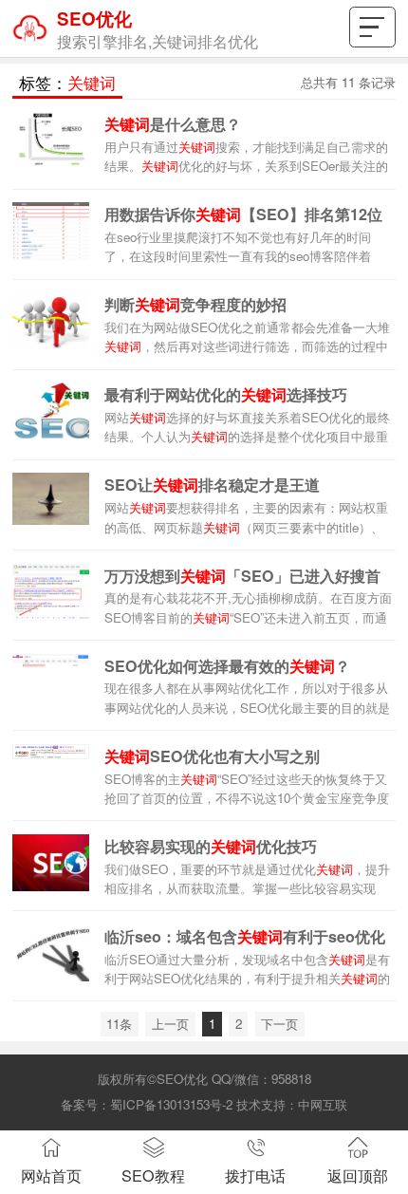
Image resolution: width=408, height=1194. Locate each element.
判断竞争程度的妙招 (195, 304)
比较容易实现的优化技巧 (210, 846)
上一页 (170, 1025)
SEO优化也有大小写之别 (212, 756)
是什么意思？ (172, 124)
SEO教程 (153, 1175)
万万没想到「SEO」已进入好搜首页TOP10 (242, 577)
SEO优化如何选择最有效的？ (227, 666)
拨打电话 (255, 1175)
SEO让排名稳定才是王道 (212, 484)
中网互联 (322, 1104)
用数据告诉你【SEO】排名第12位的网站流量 (243, 215)
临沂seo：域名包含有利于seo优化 (244, 936)
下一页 (279, 1025)
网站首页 (51, 1175)
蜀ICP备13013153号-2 (171, 1104)
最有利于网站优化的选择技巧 (225, 394)
